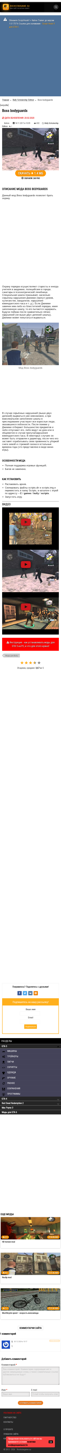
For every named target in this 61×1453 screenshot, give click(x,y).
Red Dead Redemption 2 (13, 1103)
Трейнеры (12, 1056)
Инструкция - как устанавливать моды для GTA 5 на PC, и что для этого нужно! (32, 644)
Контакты (8, 1422)
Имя (4, 1389)
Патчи (10, 1061)
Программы (13, 1094)
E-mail (34, 1389)
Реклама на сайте (12, 1413)
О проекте (8, 1429)
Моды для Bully (11, 655)
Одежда (11, 1072)
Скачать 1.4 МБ (30, 173)
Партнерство (10, 1417)
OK (51, 1442)
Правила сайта (11, 1434)
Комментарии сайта (30, 1328)
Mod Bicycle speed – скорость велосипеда (20, 1313)
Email (30, 1017)
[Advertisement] (30, 63)
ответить (55, 1341)
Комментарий (9, 1364)
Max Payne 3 (7, 1107)
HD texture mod (8, 1242)
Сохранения (13, 1088)
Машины (12, 1051)
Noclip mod (6, 1277)
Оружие (11, 1077)
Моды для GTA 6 (9, 1112)
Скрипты (12, 1067)
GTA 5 (4, 1046)
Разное (11, 1083)
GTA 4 (4, 1098)
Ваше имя (30, 1009)
